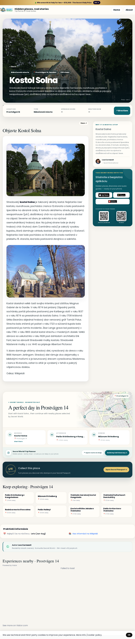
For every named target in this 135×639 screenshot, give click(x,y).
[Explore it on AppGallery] (113, 201)
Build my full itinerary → (117, 453)
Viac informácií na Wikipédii (85, 533)
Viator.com (22, 625)
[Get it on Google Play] (121, 195)
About (129, 9)
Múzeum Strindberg (108, 436)
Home (116, 9)
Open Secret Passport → (116, 469)
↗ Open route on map (93, 453)
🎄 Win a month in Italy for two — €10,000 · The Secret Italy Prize (67, 2)
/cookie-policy (94, 634)
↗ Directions (122, 110)
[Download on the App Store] (104, 195)
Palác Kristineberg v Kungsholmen (74, 436)
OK (129, 635)
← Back (12, 66)
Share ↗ (84, 123)
